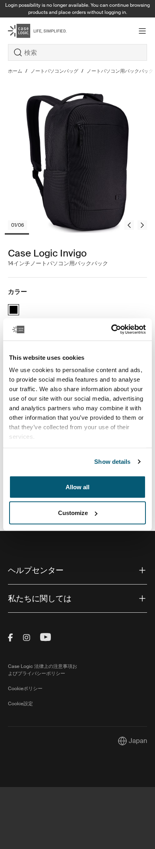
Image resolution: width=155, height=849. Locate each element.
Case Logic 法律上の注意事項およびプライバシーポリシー (42, 670)
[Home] (31, 31)
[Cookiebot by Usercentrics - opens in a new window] (111, 329)
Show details (112, 461)
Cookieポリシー (25, 688)
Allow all (77, 486)
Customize (73, 512)
